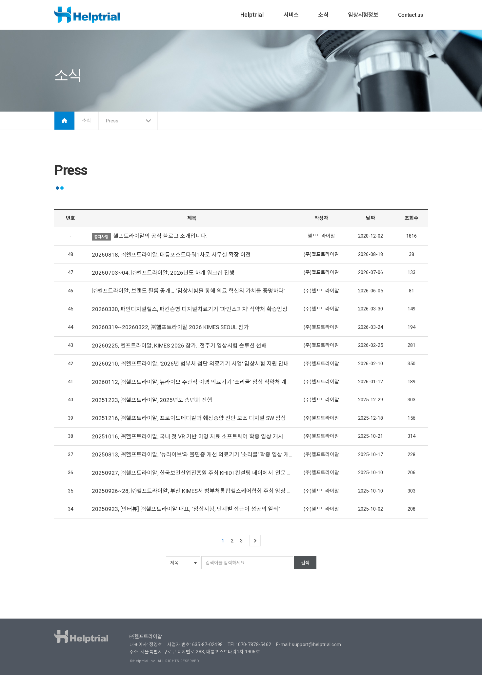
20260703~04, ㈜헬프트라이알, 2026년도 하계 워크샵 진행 (163, 272)
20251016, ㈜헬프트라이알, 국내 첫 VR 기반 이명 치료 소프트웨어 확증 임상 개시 (187, 436)
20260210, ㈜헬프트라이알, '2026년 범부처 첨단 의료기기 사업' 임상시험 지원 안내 (190, 363)
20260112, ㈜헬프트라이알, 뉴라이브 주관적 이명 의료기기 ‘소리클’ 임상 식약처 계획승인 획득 (203, 382)
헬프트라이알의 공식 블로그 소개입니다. (160, 236)
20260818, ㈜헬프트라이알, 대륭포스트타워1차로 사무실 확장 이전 (171, 254)
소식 (323, 14)
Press (112, 121)
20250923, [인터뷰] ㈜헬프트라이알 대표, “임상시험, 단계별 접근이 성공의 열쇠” (186, 509)
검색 (305, 562)
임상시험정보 (363, 14)
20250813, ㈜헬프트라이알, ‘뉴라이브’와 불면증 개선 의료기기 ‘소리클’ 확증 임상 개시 (193, 454)
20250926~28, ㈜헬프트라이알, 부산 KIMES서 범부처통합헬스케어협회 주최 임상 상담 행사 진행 (206, 491)
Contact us (410, 14)
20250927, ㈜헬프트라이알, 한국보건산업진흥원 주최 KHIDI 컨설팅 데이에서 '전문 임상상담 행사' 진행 (212, 473)
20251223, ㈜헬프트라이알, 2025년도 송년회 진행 (152, 400)
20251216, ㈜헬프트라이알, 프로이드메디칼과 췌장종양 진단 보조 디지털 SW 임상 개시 (195, 418)
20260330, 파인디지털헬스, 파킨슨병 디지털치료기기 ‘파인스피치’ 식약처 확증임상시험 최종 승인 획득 (212, 309)
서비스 (290, 14)
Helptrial (252, 14)
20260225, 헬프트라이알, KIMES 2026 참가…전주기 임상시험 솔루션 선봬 (179, 345)
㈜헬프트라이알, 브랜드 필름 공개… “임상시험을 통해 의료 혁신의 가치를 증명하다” (189, 290)
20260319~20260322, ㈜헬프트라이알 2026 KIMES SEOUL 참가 (170, 327)
